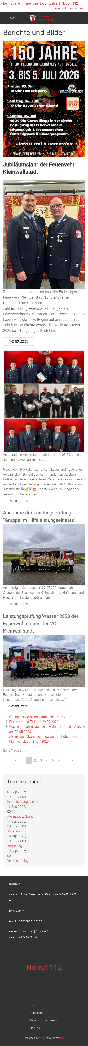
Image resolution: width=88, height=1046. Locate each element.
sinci (41, 1037)
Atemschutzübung (20, 816)
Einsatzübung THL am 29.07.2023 (34, 722)
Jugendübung (17, 831)
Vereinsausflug (18, 861)
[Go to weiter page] (65, 760)
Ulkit (61, 1037)
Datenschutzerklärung (44, 1020)
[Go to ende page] (71, 760)
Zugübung (14, 846)
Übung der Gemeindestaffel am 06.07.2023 (40, 717)
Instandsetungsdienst (22, 802)
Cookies (35, 1028)
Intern (33, 1005)
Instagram (76, 8)
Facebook (60, 8)
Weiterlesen (18, 341)
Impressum (37, 1012)
